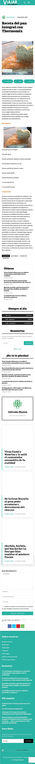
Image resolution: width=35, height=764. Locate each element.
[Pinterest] (18, 626)
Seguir (30, 319)
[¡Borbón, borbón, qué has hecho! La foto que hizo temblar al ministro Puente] (17, 530)
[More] (27, 626)
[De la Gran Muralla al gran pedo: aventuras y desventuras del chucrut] (17, 483)
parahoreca (23, 256)
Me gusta (29, 315)
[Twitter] (14, 626)
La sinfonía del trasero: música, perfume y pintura (15, 296)
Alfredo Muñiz (10, 17)
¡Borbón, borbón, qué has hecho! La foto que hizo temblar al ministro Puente (16, 289)
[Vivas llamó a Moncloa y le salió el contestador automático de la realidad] (17, 436)
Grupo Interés (19, 760)
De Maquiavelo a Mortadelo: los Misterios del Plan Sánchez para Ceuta (16, 389)
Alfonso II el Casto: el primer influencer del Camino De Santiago (16, 713)
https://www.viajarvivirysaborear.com (17, 415)
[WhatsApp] (22, 626)
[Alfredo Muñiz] (4, 17)
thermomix (6, 258)
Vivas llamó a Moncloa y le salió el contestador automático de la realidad (16, 274)
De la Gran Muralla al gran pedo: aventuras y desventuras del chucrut (17, 281)
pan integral (14, 256)
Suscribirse (28, 343)
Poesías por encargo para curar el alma (16, 704)
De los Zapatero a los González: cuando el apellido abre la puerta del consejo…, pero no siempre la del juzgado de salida (17, 720)
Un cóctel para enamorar (12, 709)
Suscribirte (28, 323)
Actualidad (7, 70)
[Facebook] (9, 626)
